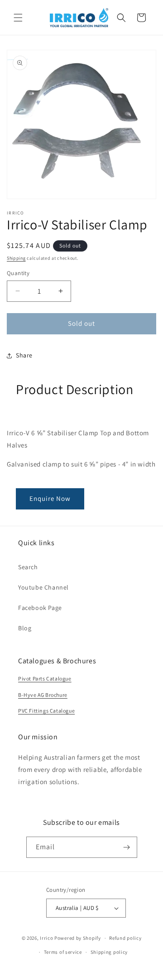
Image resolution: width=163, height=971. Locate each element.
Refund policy (125, 938)
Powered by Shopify (77, 938)
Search (28, 567)
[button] (18, 18)
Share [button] (24, 355)
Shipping (16, 258)
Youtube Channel (43, 587)
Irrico (46, 938)
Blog (24, 628)
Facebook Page (40, 608)
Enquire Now (50, 498)
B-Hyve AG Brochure (42, 694)
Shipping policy (109, 952)
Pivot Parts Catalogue (45, 678)
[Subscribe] (127, 847)
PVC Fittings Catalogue (46, 710)
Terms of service (63, 952)
